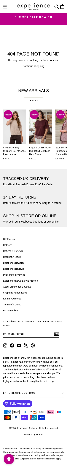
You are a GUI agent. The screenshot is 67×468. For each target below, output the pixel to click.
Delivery (7, 245)
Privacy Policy (10, 310)
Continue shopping (33, 66)
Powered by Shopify (34, 434)
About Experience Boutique (17, 286)
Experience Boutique (19, 393)
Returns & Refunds (13, 251)
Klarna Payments (12, 298)
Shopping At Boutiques (15, 292)
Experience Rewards (14, 262)
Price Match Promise (14, 274)
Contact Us (9, 239)
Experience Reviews (13, 268)
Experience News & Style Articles (20, 280)
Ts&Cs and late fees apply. (49, 459)
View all (33, 100)
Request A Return (12, 257)
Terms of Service (12, 304)
